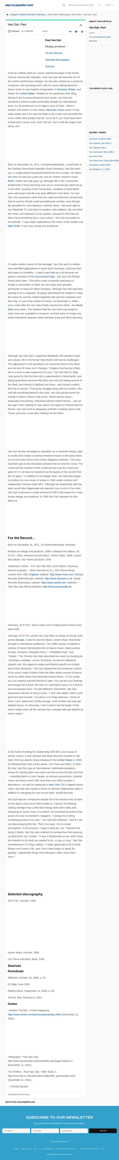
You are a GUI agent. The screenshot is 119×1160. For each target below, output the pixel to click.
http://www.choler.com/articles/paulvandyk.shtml (34, 1014)
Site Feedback (46, 1149)
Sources (50, 66)
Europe (20, 639)
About (100, 37)
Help (35, 1149)
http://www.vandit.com (53, 582)
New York (54, 784)
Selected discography (57, 59)
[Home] (19, 5)
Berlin (11, 181)
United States (27, 93)
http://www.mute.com (61, 574)
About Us (25, 1149)
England (33, 574)
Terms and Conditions (88, 1149)
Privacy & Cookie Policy (65, 1149)
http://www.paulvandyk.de (57, 586)
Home (16, 1149)
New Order (14, 226)
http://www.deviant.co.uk (58, 578)
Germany (62, 89)
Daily (103, 1149)
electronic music (55, 109)
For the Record (55, 53)
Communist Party (44, 276)
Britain (71, 89)
